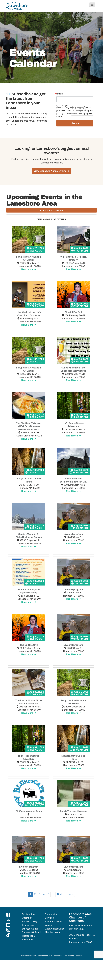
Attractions (28, 925)
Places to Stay (29, 921)
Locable (78, 956)
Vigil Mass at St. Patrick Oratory (73, 258)
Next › (60, 894)
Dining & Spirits (30, 929)
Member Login (52, 932)
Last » (70, 894)
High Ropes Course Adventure (73, 425)
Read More (27, 269)
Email (59, 94)
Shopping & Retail (31, 932)
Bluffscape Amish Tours (29, 811)
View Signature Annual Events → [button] (51, 171)
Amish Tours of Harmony (73, 811)
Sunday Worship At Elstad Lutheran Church (29, 535)
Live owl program (73, 534)
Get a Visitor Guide (54, 929)
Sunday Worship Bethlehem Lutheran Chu (73, 480)
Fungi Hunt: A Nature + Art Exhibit (28, 258)
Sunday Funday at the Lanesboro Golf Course (73, 369)
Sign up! (75, 123)
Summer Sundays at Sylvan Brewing (29, 591)
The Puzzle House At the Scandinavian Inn (28, 702)
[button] (92, 5)
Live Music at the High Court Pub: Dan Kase (29, 314)
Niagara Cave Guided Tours (29, 480)
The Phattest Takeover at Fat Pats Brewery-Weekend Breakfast (28, 426)
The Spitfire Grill (73, 312)
